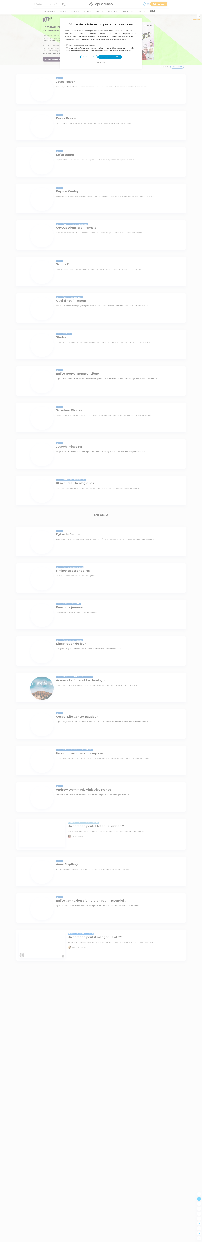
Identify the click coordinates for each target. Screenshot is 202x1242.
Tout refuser (101, 62)
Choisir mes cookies (89, 57)
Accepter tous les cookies (109, 57)
